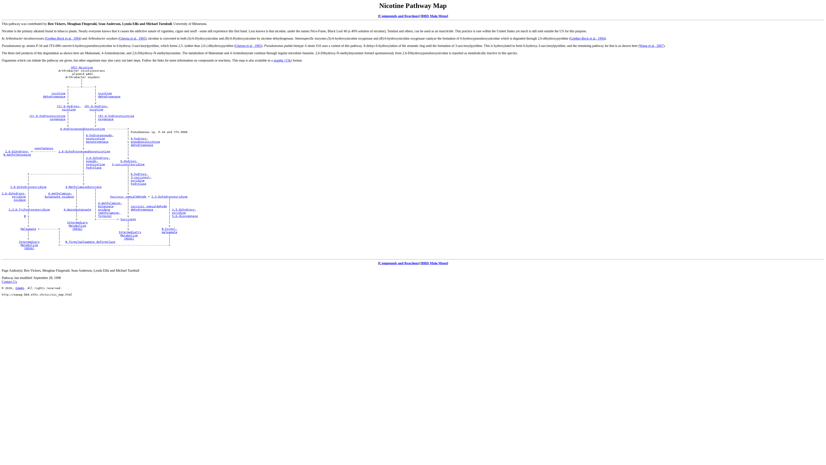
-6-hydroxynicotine (47, 116)
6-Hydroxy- (129, 161)
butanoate (106, 206)
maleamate (169, 232)
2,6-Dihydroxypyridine (28, 187)
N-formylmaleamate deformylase (90, 241)
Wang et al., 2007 (651, 46)
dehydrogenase (54, 96)
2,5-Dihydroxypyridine (169, 196)
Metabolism (77, 225)
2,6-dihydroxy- (98, 158)
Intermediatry (130, 232)
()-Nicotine (82, 67)
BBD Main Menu (434, 16)
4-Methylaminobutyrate (83, 187)
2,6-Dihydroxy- (17, 151)
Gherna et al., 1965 (132, 38)
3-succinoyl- (141, 177)
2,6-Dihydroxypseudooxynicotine (84, 151)
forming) (105, 216)
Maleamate (28, 229)
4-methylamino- (60, 193)
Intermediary (77, 222)
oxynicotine (95, 138)
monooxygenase (97, 141)
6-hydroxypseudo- (100, 135)
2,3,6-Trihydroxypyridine (29, 209)
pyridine (138, 180)
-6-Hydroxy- (69, 106)
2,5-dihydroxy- (184, 209)
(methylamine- (109, 212)
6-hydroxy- (139, 138)
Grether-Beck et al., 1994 (63, 38)
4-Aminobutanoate (77, 209)
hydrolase (94, 167)
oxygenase (57, 119)
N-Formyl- (169, 229)
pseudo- (92, 161)
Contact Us (9, 282)
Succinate (128, 219)
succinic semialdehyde (149, 206)
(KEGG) (77, 229)
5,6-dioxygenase (185, 216)
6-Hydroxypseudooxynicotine (82, 128)
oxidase (20, 200)
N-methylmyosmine (17, 154)
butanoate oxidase (59, 196)
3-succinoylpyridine (128, 164)
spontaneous (43, 148)
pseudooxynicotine (145, 141)
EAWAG (19, 288)
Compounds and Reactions (399, 16)
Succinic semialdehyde (128, 196)
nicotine (58, 93)
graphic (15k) (283, 60)
